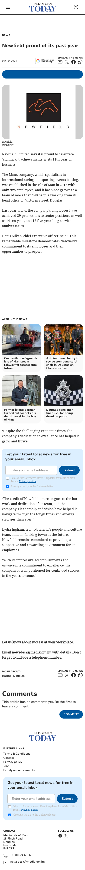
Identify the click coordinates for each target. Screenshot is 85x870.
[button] (8, 7)
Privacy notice (27, 481)
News (6, 35)
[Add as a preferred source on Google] (45, 61)
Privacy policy (12, 762)
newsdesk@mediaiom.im (27, 862)
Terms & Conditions (16, 754)
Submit (69, 470)
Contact (8, 758)
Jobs (6, 766)
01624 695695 (24, 855)
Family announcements (19, 770)
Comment (71, 714)
